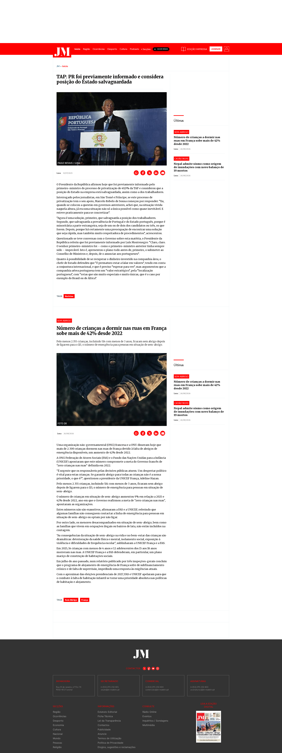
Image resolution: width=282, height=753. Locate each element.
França (84, 600)
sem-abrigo (71, 600)
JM (58, 66)
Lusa (176, 149)
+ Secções (146, 49)
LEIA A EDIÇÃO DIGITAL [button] (208, 705)
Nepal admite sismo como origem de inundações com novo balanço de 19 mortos (199, 167)
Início (65, 66)
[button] (226, 49)
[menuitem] (77, 49)
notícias (69, 296)
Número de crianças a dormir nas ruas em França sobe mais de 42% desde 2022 (197, 141)
